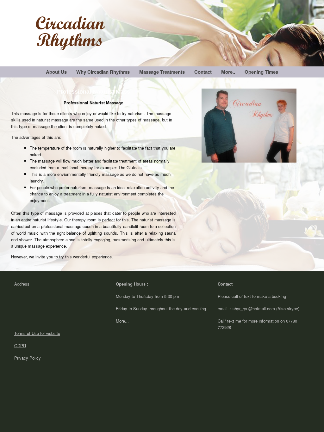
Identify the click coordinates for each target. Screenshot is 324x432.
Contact (203, 71)
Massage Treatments (162, 71)
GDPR (20, 346)
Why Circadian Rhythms (103, 71)
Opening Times (261, 71)
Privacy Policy (27, 358)
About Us (56, 71)
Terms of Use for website (37, 333)
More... (122, 321)
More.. (228, 71)
